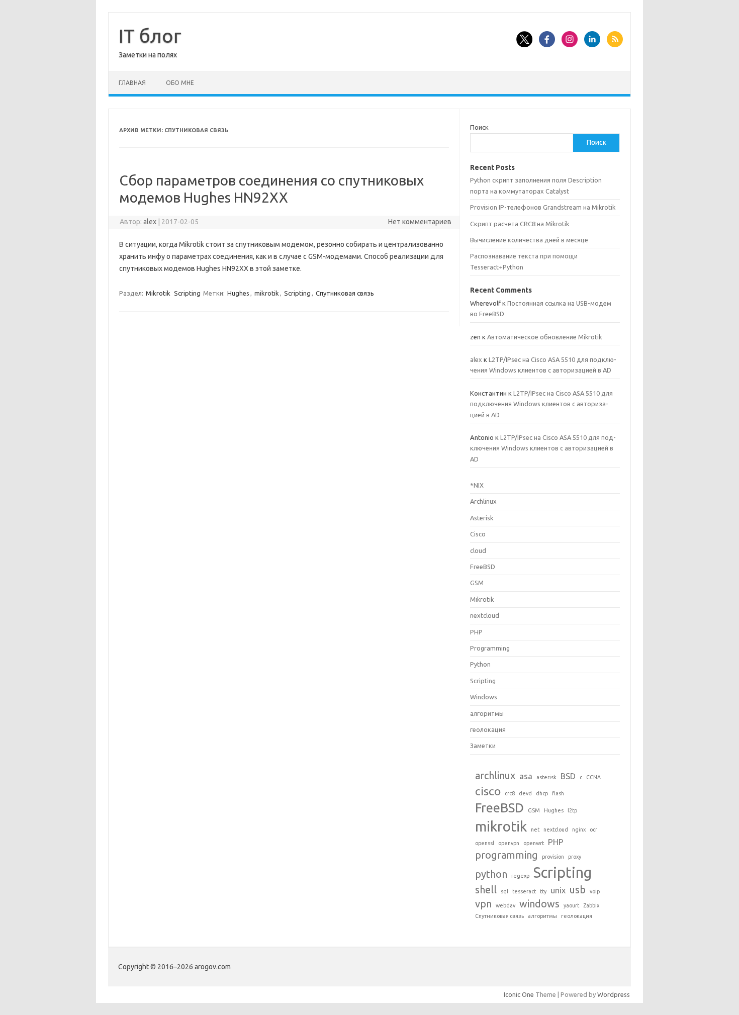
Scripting (187, 293)
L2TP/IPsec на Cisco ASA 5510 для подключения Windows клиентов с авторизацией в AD (541, 404)
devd (525, 793)
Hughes (238, 293)
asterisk (546, 777)
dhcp (542, 793)
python (491, 874)
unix (558, 890)
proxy (574, 857)
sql (504, 891)
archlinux (495, 775)
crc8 (510, 793)
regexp (520, 876)
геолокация (488, 729)
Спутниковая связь (345, 293)
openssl (484, 843)
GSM (477, 582)
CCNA (593, 777)
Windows (483, 696)
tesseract (524, 891)
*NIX (477, 485)
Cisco (478, 533)
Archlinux (483, 501)
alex (149, 222)
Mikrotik (158, 293)
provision (553, 857)
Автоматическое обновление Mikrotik (544, 336)
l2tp (572, 810)
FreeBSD (482, 566)
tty (543, 891)
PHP (476, 631)
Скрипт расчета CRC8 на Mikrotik (519, 223)
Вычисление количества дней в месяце (529, 239)
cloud (478, 550)
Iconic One (519, 994)
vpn (483, 903)
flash (558, 793)
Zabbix (591, 905)
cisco (488, 790)
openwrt (533, 843)
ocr (593, 829)
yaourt (571, 905)
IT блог (150, 35)
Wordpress (613, 994)
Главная (132, 82)
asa (525, 776)
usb (578, 889)
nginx (579, 829)
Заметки (483, 745)
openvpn (508, 843)
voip (595, 891)
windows (539, 903)
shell (486, 889)
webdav (505, 905)
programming (506, 855)
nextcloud (484, 615)
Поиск (479, 127)
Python (480, 664)
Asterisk (481, 517)
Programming (490, 648)
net (535, 829)
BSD (568, 776)
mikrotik (266, 293)
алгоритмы (487, 713)
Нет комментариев (419, 222)
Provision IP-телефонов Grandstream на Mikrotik (542, 207)
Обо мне (180, 82)
